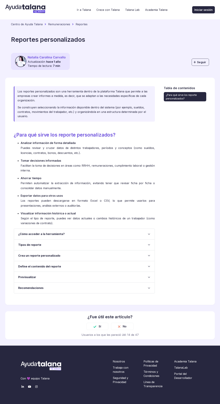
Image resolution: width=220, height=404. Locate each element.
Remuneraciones (59, 24)
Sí (100, 326)
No (124, 326)
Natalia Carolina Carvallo (47, 57)
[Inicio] (25, 9)
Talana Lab (132, 10)
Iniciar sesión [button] (203, 10)
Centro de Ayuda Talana (27, 24)
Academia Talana (156, 10)
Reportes (81, 24)
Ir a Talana (84, 10)
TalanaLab (181, 367)
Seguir (201, 62)
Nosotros (119, 361)
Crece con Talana (108, 10)
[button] (84, 234)
